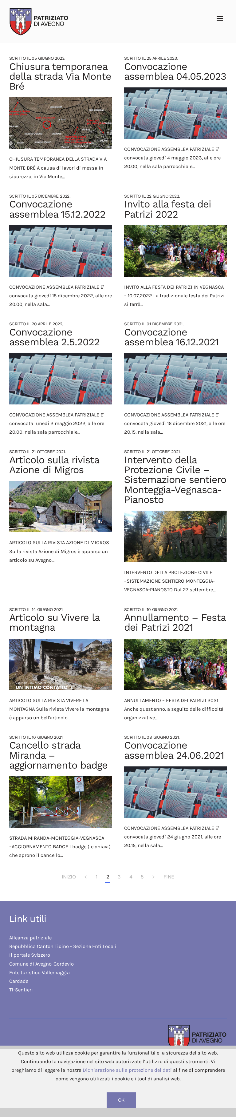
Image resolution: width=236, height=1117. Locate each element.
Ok (121, 1100)
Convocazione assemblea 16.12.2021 (171, 337)
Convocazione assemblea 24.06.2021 (174, 750)
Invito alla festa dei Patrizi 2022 (167, 209)
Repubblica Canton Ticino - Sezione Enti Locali (62, 946)
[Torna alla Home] (38, 21)
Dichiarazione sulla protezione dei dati (127, 1070)
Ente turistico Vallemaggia (39, 972)
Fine (169, 877)
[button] (220, 18)
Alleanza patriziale (30, 938)
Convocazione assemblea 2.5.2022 (54, 337)
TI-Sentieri (21, 990)
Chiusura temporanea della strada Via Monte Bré (60, 76)
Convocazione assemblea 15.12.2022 (57, 209)
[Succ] (153, 877)
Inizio (69, 877)
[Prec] (85, 877)
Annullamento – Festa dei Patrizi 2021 (175, 622)
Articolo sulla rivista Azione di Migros (54, 465)
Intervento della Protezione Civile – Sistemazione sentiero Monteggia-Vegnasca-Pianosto (175, 479)
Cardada (19, 981)
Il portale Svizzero (30, 955)
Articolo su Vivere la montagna (54, 622)
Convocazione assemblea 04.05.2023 (175, 71)
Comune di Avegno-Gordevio (41, 964)
